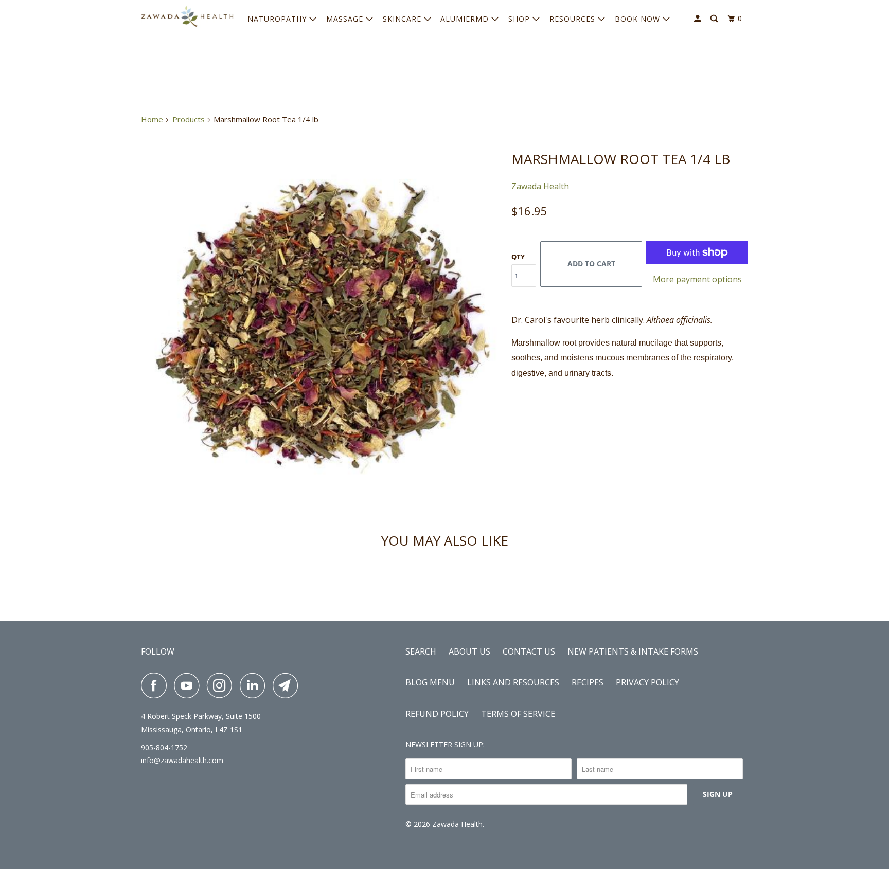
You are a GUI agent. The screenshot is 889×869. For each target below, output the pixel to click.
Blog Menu (430, 682)
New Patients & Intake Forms (632, 651)
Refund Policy (437, 713)
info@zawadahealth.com (182, 760)
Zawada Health (540, 186)
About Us (469, 651)
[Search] (715, 19)
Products (188, 119)
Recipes (587, 682)
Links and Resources (513, 682)
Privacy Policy (647, 682)
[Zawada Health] (187, 16)
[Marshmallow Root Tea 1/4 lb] (321, 322)
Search (420, 651)
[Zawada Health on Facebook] (156, 685)
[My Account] (698, 19)
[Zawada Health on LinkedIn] (255, 685)
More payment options (697, 279)
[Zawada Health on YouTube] (189, 685)
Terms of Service (518, 713)
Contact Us (529, 651)
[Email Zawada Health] (288, 685)
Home (152, 119)
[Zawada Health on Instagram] (222, 685)
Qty (518, 256)
